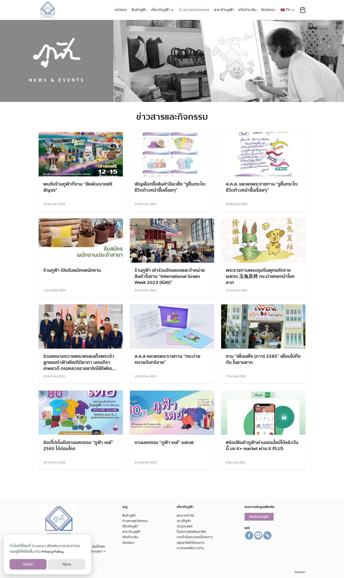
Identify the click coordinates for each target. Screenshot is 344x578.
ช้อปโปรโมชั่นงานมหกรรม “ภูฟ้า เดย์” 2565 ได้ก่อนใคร (78, 445)
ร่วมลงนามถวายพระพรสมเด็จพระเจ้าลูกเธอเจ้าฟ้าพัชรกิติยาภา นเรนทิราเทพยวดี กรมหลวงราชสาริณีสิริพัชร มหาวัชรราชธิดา (78, 365)
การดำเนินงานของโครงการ (195, 537)
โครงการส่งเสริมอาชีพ (191, 531)
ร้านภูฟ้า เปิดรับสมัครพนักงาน (72, 270)
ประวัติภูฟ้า (184, 521)
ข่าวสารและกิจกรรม (194, 10)
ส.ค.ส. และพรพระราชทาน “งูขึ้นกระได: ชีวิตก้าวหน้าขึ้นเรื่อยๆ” (262, 187)
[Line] (258, 535)
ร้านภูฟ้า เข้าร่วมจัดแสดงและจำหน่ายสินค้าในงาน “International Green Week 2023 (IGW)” (170, 276)
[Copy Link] (267, 535)
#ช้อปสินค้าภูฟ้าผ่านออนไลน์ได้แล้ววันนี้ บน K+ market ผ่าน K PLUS (262, 445)
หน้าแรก (121, 10)
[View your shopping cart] (302, 10)
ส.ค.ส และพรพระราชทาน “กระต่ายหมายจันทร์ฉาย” (167, 359)
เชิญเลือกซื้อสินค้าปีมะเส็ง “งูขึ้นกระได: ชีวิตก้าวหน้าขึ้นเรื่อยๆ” (170, 187)
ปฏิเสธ (66, 564)
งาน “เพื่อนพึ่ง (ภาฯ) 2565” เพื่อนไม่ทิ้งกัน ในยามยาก (263, 359)
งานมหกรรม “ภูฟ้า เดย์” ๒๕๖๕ (164, 442)
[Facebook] (249, 535)
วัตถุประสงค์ (185, 526)
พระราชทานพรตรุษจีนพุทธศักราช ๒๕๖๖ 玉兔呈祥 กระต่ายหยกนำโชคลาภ (260, 276)
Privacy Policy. (53, 551)
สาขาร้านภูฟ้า (224, 10)
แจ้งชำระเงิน (247, 10)
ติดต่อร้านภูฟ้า (259, 516)
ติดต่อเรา (268, 10)
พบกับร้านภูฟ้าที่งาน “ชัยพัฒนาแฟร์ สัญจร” (77, 187)
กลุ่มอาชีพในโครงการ (191, 542)
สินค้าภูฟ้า (139, 10)
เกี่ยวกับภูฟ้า (160, 10)
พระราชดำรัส (185, 515)
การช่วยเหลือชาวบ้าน (190, 548)
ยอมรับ (28, 564)
